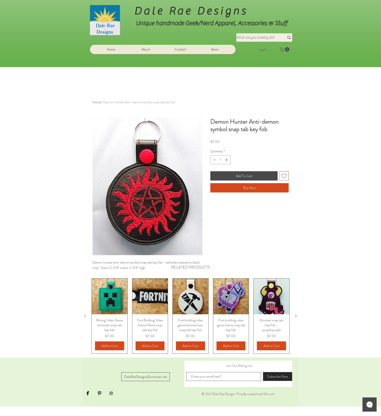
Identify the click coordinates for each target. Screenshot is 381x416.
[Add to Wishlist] (284, 176)
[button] (285, 49)
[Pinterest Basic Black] (99, 393)
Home (96, 102)
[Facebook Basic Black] (88, 393)
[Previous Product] (85, 316)
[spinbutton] (220, 160)
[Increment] (227, 160)
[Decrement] (214, 160)
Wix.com (269, 394)
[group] (190, 316)
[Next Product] (296, 316)
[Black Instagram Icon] (111, 393)
